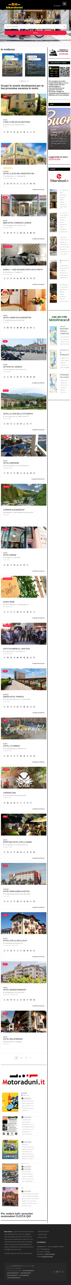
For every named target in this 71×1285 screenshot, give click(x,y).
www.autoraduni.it (12, 1275)
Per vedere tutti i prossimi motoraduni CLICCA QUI (17, 1215)
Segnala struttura (43, 1231)
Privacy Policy (42, 1237)
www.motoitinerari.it (13, 1273)
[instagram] (60, 1272)
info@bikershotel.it (47, 1257)
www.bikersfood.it (25, 1273)
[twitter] (63, 1272)
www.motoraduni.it (28, 1270)
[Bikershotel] (14, 6)
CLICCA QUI (54, 159)
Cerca (35, 33)
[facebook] (57, 1272)
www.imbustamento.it (13, 1277)
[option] (12, 64)
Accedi (57, 6)
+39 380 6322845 (49, 1254)
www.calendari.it (24, 1275)
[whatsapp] (54, 1272)
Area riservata (42, 1234)
